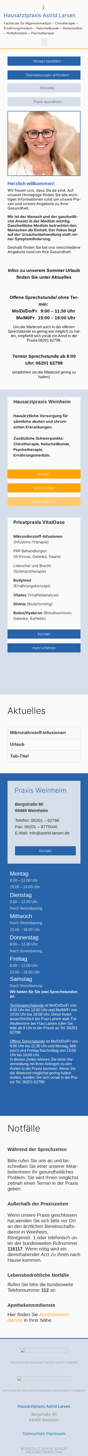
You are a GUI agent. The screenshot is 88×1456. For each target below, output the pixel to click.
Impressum (55, 1433)
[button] (44, 42)
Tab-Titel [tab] (19, 756)
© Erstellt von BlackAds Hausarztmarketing (44, 1450)
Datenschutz (34, 1433)
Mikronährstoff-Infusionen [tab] (38, 732)
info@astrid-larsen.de (49, 833)
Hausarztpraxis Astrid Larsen (40, 15)
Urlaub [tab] (17, 744)
